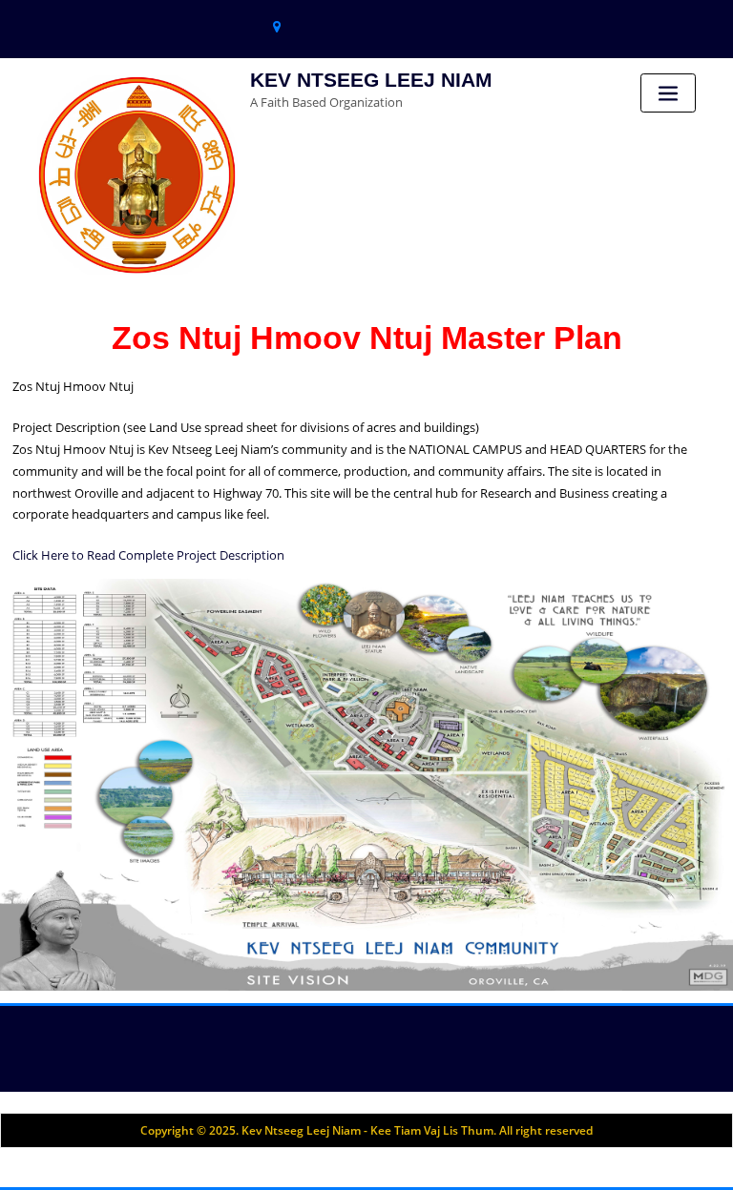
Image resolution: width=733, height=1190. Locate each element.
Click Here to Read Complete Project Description (148, 555)
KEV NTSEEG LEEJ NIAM (371, 80)
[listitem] (205, 640)
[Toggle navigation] (668, 93)
